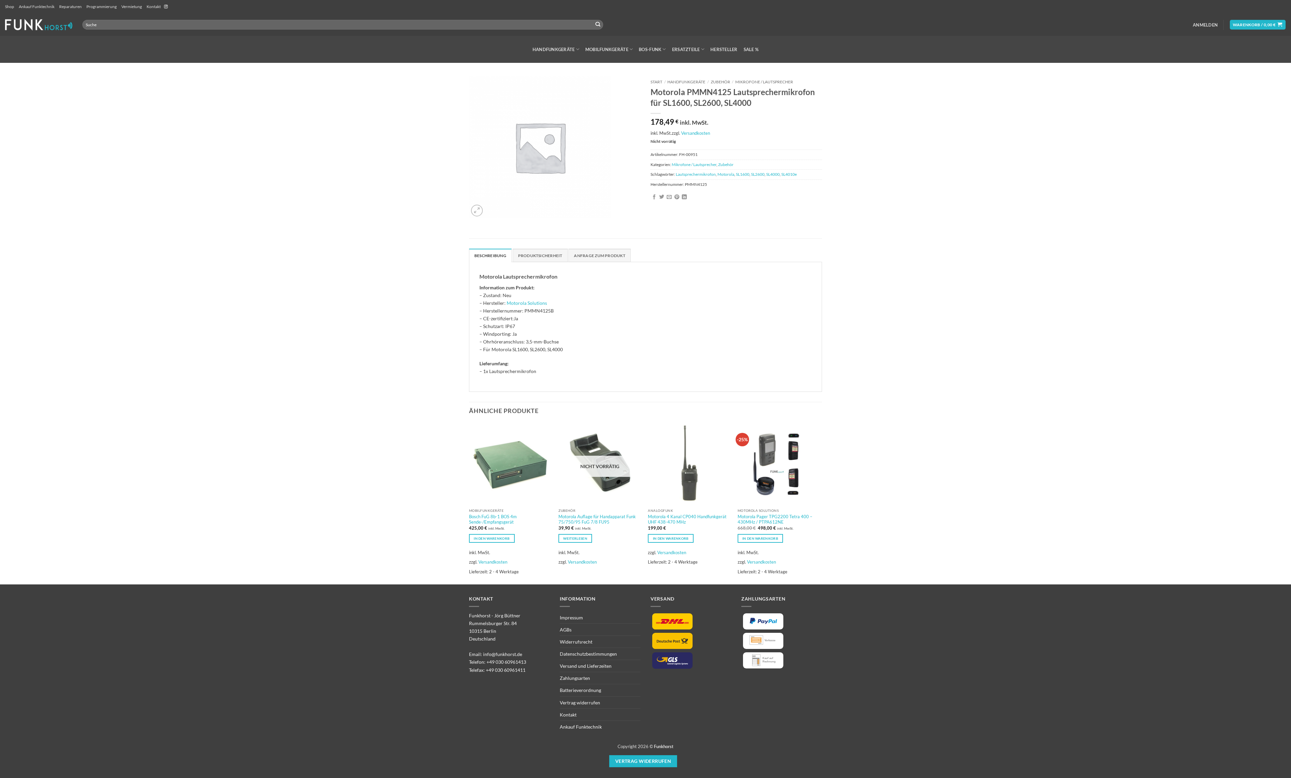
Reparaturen (70, 6)
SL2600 (758, 174)
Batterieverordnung (580, 690)
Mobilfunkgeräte (606, 49)
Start (656, 81)
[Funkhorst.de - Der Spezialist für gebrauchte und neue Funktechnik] (38, 25)
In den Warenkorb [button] (492, 538)
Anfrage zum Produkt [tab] (599, 255)
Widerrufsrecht (576, 642)
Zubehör (720, 81)
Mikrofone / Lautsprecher (764, 81)
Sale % (751, 49)
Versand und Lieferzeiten (586, 666)
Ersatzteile (686, 49)
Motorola (725, 174)
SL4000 (773, 174)
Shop (9, 6)
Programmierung (101, 6)
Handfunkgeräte (554, 49)
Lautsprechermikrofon (696, 174)
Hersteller (724, 49)
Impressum (571, 617)
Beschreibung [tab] (490, 255)
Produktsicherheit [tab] (540, 255)
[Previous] (469, 503)
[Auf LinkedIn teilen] (684, 197)
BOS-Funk (650, 49)
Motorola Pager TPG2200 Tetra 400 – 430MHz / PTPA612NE (775, 519)
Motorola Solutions (527, 303)
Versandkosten (695, 133)
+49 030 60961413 (506, 662)
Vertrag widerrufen (580, 702)
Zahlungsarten (575, 678)
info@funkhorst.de (502, 654)
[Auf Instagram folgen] (166, 7)
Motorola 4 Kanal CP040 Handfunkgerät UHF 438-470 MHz (687, 519)
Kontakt (154, 6)
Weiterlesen (575, 538)
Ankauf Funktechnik (36, 6)
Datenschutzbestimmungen (588, 654)
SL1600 (742, 174)
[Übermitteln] (598, 24)
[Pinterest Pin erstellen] (676, 197)
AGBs (566, 629)
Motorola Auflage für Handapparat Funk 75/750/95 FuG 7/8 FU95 (597, 519)
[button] (1205, 25)
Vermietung (131, 6)
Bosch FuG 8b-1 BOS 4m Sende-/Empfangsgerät (493, 519)
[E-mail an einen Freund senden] (669, 197)
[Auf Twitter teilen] (661, 197)
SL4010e (789, 174)
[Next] (820, 503)
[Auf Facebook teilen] (654, 197)
